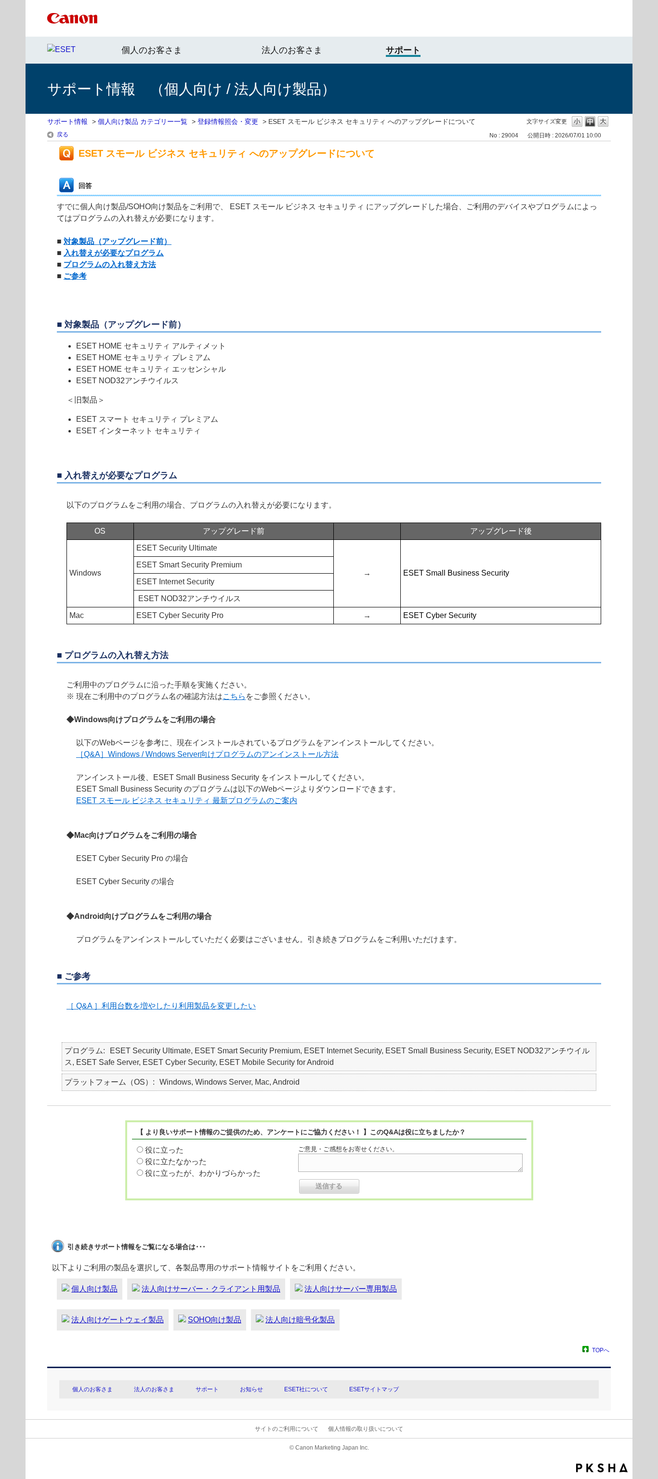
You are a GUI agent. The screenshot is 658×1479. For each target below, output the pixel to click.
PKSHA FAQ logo (602, 1468)
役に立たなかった (176, 1161)
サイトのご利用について (286, 1428)
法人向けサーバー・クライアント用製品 (211, 1289)
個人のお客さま (151, 50)
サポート (207, 1389)
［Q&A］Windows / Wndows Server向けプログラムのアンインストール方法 (207, 754)
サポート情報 (67, 121)
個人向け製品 (94, 1289)
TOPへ (600, 1350)
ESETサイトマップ (374, 1389)
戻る (62, 134)
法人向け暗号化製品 (300, 1320)
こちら (234, 696)
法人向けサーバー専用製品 (350, 1289)
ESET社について (306, 1389)
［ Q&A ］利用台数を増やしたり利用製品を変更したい (161, 1006)
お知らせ (251, 1389)
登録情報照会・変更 (227, 121)
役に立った (164, 1150)
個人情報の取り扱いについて (365, 1428)
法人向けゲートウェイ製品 (117, 1320)
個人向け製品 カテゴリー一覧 (142, 121)
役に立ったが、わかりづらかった (203, 1173)
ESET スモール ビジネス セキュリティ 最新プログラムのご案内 (186, 800)
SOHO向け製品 (214, 1320)
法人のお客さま (292, 50)
